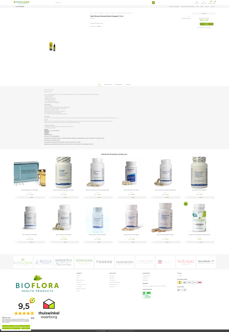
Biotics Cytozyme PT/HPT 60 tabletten (131, 234)
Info (99, 84)
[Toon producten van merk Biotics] (43, 262)
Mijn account (197, 3)
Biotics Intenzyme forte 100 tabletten (29, 234)
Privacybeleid (79, 286)
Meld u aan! (79, 282)
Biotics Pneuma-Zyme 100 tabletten (199, 190)
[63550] (131, 173)
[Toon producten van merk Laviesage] (145, 262)
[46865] (131, 217)
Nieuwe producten (80, 280)
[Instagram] (181, 276)
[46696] (97, 173)
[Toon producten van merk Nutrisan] (185, 262)
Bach (94, 18)
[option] (23, 262)
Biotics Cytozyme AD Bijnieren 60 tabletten (165, 234)
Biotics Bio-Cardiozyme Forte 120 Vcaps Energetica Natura (97, 190)
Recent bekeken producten (115, 282)
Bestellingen (112, 278)
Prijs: (201, 20)
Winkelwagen (145, 278)
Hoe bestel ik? (112, 286)
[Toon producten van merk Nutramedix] (206, 262)
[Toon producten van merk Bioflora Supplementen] (23, 262)
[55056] (165, 217)
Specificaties (108, 84)
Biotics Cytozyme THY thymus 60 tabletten (97, 234)
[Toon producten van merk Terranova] (165, 262)
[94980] (30, 173)
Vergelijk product (187, 18)
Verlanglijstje (145, 280)
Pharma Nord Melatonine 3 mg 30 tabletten (29, 190)
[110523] (199, 173)
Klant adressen (112, 280)
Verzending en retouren (81, 284)
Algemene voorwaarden (81, 288)
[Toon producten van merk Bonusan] (84, 262)
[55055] (97, 217)
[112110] (63, 173)
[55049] (30, 217)
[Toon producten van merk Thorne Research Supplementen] (104, 262)
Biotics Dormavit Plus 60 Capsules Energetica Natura (165, 190)
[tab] (100, 84)
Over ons (78, 290)
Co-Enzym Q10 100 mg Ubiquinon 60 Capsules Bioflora (199, 234)
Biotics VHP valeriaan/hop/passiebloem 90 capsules (63, 190)
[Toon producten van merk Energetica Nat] (63, 262)
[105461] (63, 217)
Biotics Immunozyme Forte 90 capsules (63, 234)
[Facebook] (178, 276)
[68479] (199, 217)
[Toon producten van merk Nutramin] (124, 262)
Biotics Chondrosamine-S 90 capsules (131, 190)
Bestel (206, 24)
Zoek (153, 2)
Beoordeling (118, 84)
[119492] (165, 173)
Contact (128, 84)
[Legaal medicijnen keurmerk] (147, 298)
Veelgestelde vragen (114, 284)
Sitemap (78, 275)
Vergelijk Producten (203, 3)
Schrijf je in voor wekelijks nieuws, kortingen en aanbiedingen (154, 286)
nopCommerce (103, 330)
